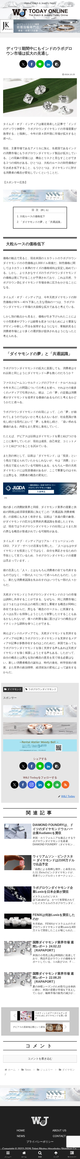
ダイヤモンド (14, 689)
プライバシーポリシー (40, 1141)
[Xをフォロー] (14, 784)
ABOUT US (59, 1130)
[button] (57, 64)
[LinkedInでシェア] (48, 64)
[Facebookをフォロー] (23, 784)
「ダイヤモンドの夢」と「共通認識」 (41, 222)
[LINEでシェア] (40, 64)
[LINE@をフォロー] (48, 784)
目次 (36, 209)
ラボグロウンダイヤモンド (42, 689)
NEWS (21, 1136)
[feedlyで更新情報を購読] (57, 784)
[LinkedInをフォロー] (40, 784)
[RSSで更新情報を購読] (65, 784)
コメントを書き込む (40, 1058)
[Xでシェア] (23, 64)
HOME (21, 1130)
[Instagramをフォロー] (31, 784)
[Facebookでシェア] (32, 64)
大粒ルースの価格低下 (32, 216)
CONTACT (59, 1136)
